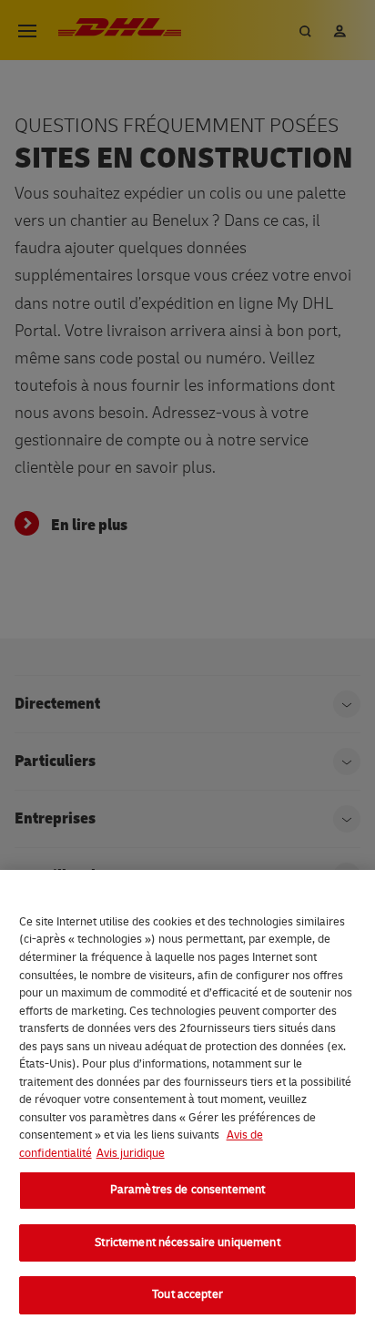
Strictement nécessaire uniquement (187, 1242)
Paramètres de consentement (187, 1189)
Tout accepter (187, 1294)
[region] (187, 1099)
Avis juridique (130, 1153)
